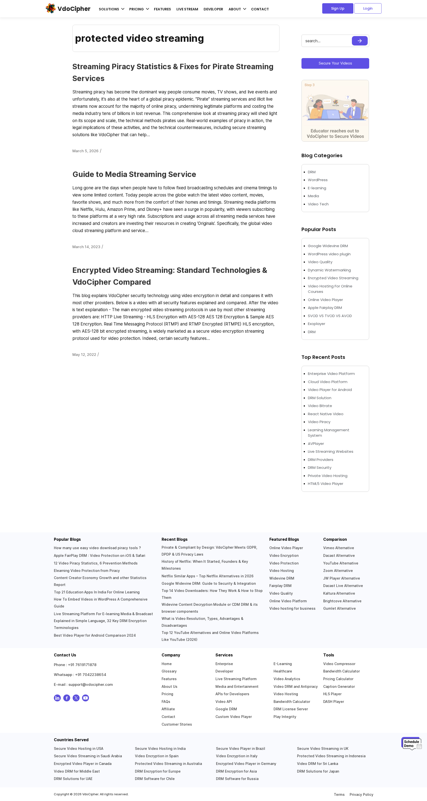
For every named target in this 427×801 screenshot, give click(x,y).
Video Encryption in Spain (156, 756)
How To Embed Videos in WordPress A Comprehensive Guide (101, 602)
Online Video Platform (288, 601)
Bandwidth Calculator (292, 701)
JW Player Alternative (341, 578)
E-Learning (283, 664)
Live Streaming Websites (330, 451)
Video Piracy (319, 421)
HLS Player (332, 694)
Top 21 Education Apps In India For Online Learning (97, 592)
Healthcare (283, 671)
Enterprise (224, 664)
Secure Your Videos (335, 63)
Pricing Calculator (338, 679)
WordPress (318, 179)
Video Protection (284, 563)
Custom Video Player (233, 716)
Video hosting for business (292, 608)
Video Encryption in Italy (236, 756)
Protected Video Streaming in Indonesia (331, 756)
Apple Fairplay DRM (325, 307)
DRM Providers (320, 459)
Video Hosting (281, 570)
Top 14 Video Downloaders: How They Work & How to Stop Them (212, 594)
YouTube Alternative (340, 563)
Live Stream (187, 9)
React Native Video (325, 413)
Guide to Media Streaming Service (134, 174)
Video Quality (320, 261)
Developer (213, 9)
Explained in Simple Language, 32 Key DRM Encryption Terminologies (100, 624)
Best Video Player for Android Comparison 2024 (95, 635)
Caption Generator (339, 686)
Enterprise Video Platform (331, 373)
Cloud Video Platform (327, 381)
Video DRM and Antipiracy (296, 686)
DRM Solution (319, 397)
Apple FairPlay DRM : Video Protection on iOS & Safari (99, 555)
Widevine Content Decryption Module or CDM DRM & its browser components (210, 607)
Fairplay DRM (280, 586)
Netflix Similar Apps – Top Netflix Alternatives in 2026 (208, 576)
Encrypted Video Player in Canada (82, 763)
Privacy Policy (361, 794)
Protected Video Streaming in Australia (168, 763)
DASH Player (333, 701)
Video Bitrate (320, 405)
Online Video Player (325, 299)
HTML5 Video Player (325, 483)
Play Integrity (285, 716)
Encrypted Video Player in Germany (246, 763)
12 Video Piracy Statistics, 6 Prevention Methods (96, 563)
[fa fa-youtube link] (85, 699)
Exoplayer (316, 323)
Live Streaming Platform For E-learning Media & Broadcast (103, 614)
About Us (169, 686)
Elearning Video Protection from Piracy (87, 570)
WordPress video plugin (329, 254)
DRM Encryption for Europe (158, 771)
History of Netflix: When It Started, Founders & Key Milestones (205, 564)
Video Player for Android (330, 389)
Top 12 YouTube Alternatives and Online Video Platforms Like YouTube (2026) (210, 636)
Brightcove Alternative (342, 601)
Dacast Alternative (339, 555)
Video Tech (318, 204)
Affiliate (168, 709)
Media (313, 195)
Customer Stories (177, 724)
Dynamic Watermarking (329, 270)
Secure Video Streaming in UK (322, 748)
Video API (223, 701)
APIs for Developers (232, 694)
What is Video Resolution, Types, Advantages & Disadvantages (202, 622)
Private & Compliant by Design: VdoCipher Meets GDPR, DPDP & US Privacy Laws (209, 550)
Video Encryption (284, 555)
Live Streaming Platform (236, 679)
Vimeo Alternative (338, 548)
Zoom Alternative (338, 570)
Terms (339, 794)
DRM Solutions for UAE (73, 779)
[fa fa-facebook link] (66, 699)
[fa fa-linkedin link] (57, 699)
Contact (260, 9)
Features (162, 9)
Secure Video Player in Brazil (240, 748)
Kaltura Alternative (339, 593)
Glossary (169, 671)
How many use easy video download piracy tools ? (97, 548)
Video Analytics (287, 679)
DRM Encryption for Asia (236, 771)
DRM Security (319, 467)
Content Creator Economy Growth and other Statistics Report (100, 581)
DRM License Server (291, 709)
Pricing (167, 694)
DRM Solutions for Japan (318, 771)
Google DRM (226, 709)
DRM (312, 171)
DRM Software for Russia (237, 779)
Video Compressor (339, 664)
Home (167, 664)
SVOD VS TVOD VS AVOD (330, 315)
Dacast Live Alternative (343, 586)
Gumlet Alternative (339, 608)
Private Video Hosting (327, 475)
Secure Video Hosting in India (160, 748)
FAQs (166, 701)
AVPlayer (316, 443)
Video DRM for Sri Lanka (317, 763)
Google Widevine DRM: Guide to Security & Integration (209, 583)
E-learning (317, 188)
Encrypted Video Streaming (333, 278)
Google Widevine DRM (328, 245)
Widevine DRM (281, 578)
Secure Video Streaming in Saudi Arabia (88, 756)
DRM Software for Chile (155, 779)
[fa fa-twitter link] (76, 699)
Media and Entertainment (236, 686)
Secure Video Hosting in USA (78, 748)
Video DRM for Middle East (77, 771)
